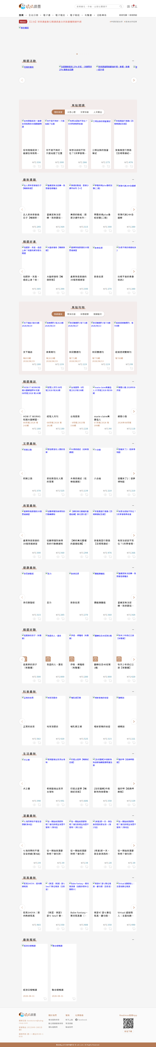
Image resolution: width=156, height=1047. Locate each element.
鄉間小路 (122, 416)
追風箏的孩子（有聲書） (30, 666)
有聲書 (88, 15)
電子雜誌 (60, 15)
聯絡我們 (69, 1027)
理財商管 (58, 112)
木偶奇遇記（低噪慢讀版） (78, 480)
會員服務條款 (54, 1019)
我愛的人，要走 (55, 664)
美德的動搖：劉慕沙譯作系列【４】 (78, 217)
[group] (78, 41)
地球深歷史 (52, 726)
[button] (22, 80)
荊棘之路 (27, 478)
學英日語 (71, 314)
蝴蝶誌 (121, 726)
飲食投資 (98, 276)
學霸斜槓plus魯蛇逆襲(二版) (102, 216)
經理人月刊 (52, 416)
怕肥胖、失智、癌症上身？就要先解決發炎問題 (31, 279)
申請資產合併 (117, 21)
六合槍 (97, 478)
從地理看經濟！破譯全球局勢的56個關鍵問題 (31, 153)
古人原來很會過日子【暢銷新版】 (32, 216)
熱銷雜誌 (58, 314)
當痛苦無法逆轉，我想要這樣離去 (55, 217)
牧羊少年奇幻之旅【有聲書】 (126, 666)
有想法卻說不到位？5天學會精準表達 (78, 153)
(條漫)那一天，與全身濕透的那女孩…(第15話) (102, 853)
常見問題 (69, 1023)
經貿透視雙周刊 (123, 352)
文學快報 (84, 112)
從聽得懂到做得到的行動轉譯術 (55, 542)
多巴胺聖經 (29, 602)
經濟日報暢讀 (30, 989)
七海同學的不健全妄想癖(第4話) (31, 852)
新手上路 (69, 1019)
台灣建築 (75, 416)
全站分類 (33, 15)
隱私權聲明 (53, 1027)
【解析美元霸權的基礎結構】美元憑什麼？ (78, 543)
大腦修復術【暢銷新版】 (55, 278)
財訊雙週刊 (75, 352)
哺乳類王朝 (76, 726)
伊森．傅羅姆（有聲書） (77, 666)
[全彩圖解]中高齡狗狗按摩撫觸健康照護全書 (102, 791)
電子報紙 (75, 15)
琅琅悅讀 (123, 15)
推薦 (21, 15)
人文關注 (98, 112)
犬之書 (26, 788)
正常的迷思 (29, 726)
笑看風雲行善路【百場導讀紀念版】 (123, 153)
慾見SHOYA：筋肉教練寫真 (31, 914)
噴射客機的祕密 (102, 726)
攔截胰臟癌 (100, 602)
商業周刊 (50, 352)
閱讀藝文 (98, 314)
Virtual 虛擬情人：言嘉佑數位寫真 (126, 915)
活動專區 (102, 15)
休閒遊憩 (84, 314)
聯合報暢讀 (57, 989)
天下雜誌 (27, 352)
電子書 (47, 15)
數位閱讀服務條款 (56, 1023)
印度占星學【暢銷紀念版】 (78, 790)
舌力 (49, 602)
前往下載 (128, 1031)
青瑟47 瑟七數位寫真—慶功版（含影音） (102, 915)
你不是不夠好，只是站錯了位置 (54, 151)
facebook (82, 1019)
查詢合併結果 (131, 21)
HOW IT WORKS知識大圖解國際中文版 (31, 419)
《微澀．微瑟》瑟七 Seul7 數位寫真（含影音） (55, 915)
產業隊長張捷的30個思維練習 (78, 278)
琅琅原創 (133, 15)
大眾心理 (71, 112)
